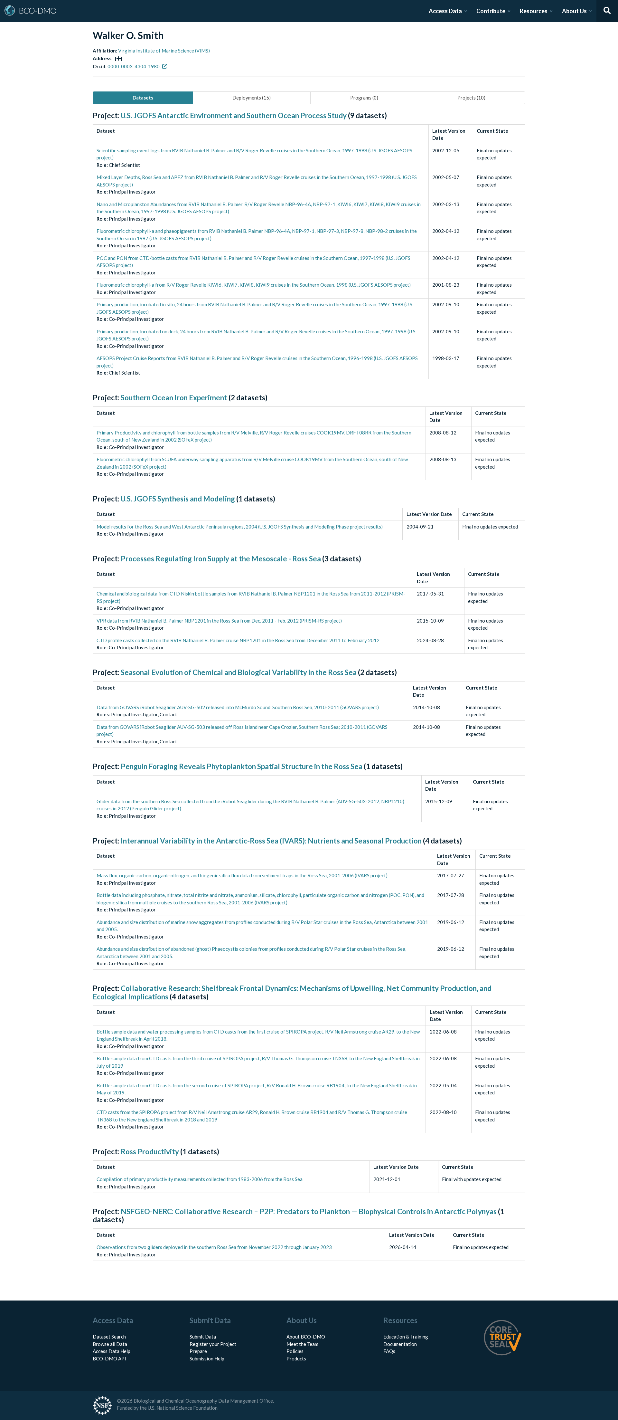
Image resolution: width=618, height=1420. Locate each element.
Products (296, 1358)
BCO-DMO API (109, 1358)
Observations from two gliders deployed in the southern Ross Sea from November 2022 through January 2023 (214, 1247)
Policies (295, 1351)
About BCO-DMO (305, 1336)
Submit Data (203, 1336)
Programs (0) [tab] (364, 97)
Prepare (198, 1351)
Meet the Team (302, 1344)
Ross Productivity (150, 1151)
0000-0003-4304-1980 (134, 66)
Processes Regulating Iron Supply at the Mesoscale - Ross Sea (221, 558)
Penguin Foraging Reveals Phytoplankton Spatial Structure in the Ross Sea (241, 766)
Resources (534, 10)
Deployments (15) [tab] (251, 97)
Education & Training (405, 1336)
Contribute (490, 10)
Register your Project (213, 1344)
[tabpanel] (309, 693)
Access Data (445, 10)
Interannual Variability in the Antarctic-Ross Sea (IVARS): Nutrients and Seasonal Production (271, 840)
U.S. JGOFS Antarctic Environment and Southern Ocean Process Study (234, 115)
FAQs (389, 1351)
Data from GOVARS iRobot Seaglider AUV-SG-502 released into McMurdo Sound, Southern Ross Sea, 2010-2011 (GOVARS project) (238, 707)
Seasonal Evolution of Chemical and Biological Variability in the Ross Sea (239, 672)
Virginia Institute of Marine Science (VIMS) (164, 50)
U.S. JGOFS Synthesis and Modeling (178, 498)
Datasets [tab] (143, 97)
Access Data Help (111, 1351)
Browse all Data (110, 1344)
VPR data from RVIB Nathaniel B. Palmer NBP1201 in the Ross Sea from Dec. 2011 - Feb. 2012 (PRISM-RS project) (219, 621)
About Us (574, 10)
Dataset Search (109, 1336)
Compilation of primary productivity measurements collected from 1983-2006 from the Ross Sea (200, 1179)
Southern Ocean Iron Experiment (174, 397)
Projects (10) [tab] (471, 97)
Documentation (400, 1344)
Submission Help (207, 1358)
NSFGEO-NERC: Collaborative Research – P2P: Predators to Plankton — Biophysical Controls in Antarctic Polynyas (309, 1211)
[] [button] (118, 58)
